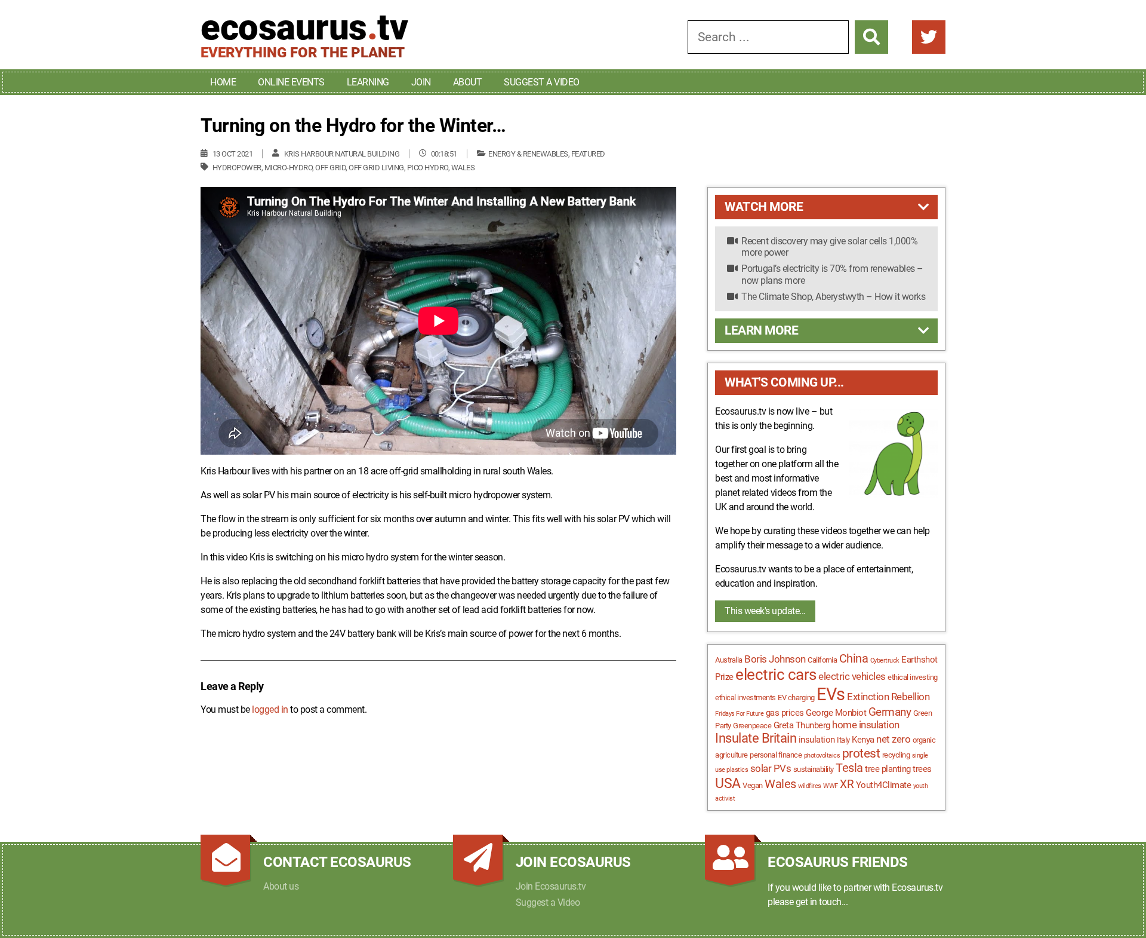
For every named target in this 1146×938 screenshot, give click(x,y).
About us (280, 886)
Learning (368, 82)
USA (728, 783)
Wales (463, 167)
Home (223, 82)
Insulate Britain (755, 738)
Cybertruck (884, 660)
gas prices (785, 712)
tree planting (888, 769)
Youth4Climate (883, 785)
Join (421, 82)
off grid (330, 167)
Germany (889, 712)
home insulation (865, 725)
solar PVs (770, 768)
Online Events (291, 82)
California (822, 659)
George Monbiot (836, 712)
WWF (830, 786)
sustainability (813, 769)
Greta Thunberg (802, 725)
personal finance (776, 754)
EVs (831, 694)
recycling (896, 754)
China (853, 659)
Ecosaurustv (304, 27)
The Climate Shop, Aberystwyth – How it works (833, 296)
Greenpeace (752, 725)
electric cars (776, 674)
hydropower (236, 167)
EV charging (796, 697)
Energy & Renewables (528, 153)
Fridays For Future (739, 714)
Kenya (863, 739)
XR (847, 784)
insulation (817, 739)
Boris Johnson (775, 659)
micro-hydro (288, 167)
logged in (270, 709)
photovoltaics (822, 755)
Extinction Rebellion (888, 697)
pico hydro (427, 167)
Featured (588, 153)
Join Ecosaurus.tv (551, 886)
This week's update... (765, 611)
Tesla (849, 768)
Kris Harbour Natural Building (342, 153)
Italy (843, 739)
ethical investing (913, 677)
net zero (893, 739)
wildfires (809, 786)
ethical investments (745, 697)
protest (861, 753)
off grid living (376, 167)
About (467, 82)
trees (922, 769)
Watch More (764, 207)
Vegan (753, 785)
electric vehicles (852, 676)
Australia (729, 659)
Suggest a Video (542, 82)
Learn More (761, 330)
